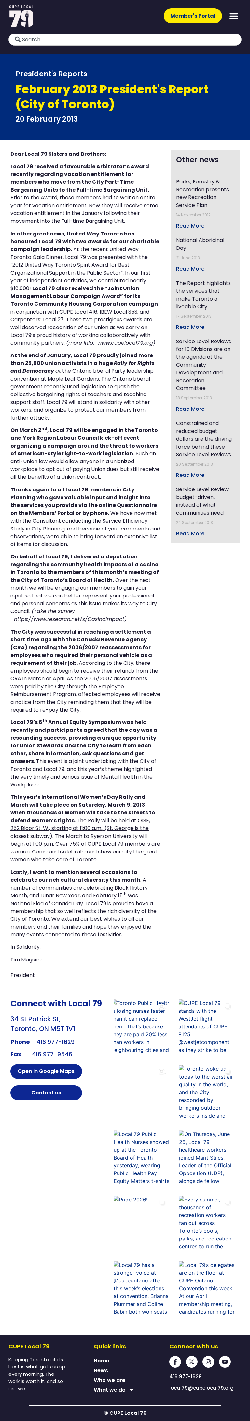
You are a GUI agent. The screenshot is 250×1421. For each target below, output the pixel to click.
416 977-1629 (55, 1042)
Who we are (109, 1380)
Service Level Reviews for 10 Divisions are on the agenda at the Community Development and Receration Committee (203, 365)
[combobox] (125, 40)
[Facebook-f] (175, 1362)
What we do (110, 1390)
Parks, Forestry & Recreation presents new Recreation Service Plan (202, 193)
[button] (234, 16)
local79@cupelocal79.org (201, 1388)
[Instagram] (208, 1362)
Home (101, 1360)
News (101, 1370)
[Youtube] (225, 1362)
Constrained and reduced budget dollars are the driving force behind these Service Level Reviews (204, 439)
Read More (190, 226)
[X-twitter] (192, 1362)
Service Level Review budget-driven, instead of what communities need (202, 501)
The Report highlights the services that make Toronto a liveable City (203, 294)
